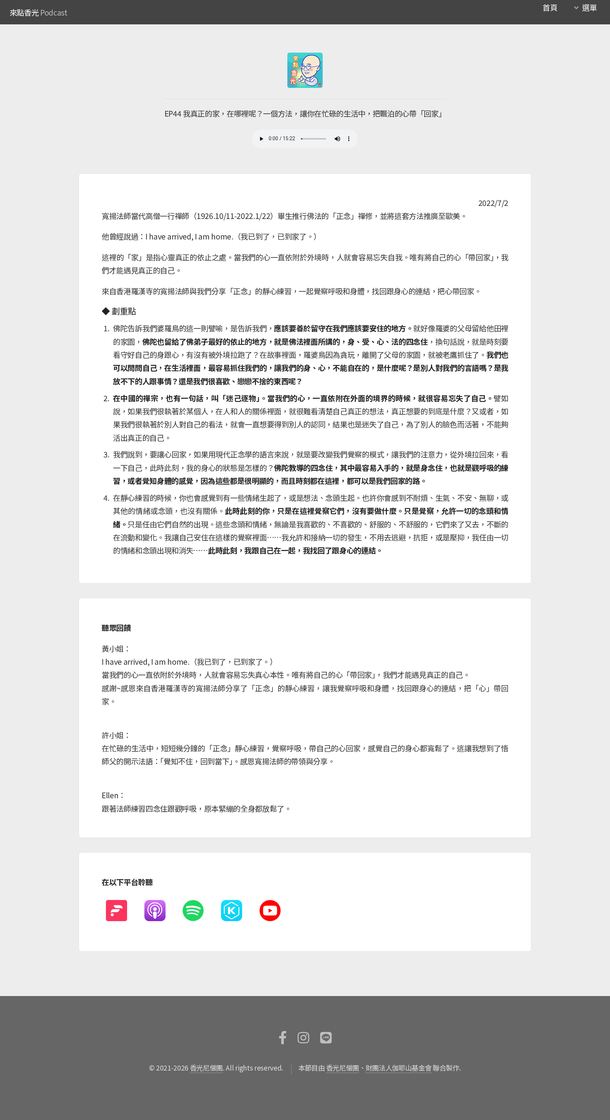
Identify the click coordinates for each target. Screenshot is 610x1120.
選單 (589, 7)
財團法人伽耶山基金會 (399, 1068)
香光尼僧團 (206, 1068)
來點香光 (24, 12)
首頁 (550, 7)
